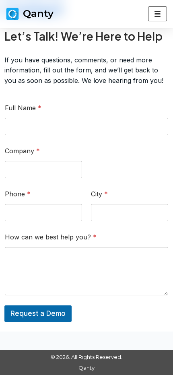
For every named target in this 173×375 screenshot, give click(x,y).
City (99, 194)
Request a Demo (38, 313)
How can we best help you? (51, 237)
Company (22, 151)
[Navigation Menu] (157, 13)
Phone (18, 194)
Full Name (23, 108)
